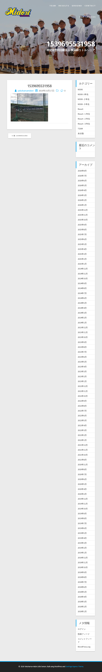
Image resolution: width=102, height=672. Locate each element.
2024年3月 (82, 313)
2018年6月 (82, 587)
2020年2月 (82, 494)
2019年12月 (83, 499)
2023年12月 (83, 327)
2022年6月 (82, 415)
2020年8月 (82, 469)
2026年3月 (82, 195)
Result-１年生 (84, 114)
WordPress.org (84, 646)
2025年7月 (82, 234)
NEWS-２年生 (84, 99)
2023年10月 (83, 337)
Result (80, 109)
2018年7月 (82, 582)
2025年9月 (82, 224)
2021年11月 (83, 450)
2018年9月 (82, 572)
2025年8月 (82, 229)
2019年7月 (82, 523)
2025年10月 (83, 219)
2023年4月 (82, 366)
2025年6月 (82, 239)
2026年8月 (82, 170)
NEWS (80, 89)
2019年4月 (82, 538)
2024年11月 (83, 273)
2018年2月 (82, 606)
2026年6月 (82, 180)
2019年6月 (82, 528)
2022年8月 (82, 406)
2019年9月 (82, 513)
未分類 (81, 133)
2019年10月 (83, 508)
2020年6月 (82, 479)
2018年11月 (83, 562)
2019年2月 (82, 548)
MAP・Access (87, 17)
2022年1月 (82, 440)
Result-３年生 (84, 123)
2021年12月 (83, 445)
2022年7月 (82, 410)
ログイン (82, 629)
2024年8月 (82, 288)
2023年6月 (82, 357)
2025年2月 (82, 259)
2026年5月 (82, 185)
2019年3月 (82, 543)
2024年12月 (83, 268)
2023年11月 (83, 332)
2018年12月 (83, 557)
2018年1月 (82, 611)
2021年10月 (83, 455)
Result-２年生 (84, 119)
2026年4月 (82, 190)
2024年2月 (82, 317)
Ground (77, 5)
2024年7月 (82, 293)
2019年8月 (82, 518)
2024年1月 (82, 322)
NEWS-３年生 (84, 104)
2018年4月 (82, 596)
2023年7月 (82, 352)
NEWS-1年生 (83, 94)
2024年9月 (82, 283)
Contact (90, 5)
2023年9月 (82, 342)
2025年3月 (82, 254)
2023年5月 (82, 361)
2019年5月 (82, 533)
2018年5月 (82, 592)
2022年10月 (83, 396)
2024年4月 (82, 308)
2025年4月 (82, 249)
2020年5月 (82, 484)
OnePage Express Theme (74, 666)
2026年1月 (82, 205)
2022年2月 (82, 435)
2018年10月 (83, 567)
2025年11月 (83, 215)
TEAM (80, 128)
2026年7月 (82, 175)
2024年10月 (83, 278)
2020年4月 (82, 489)
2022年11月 (83, 391)
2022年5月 (82, 420)
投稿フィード (84, 634)
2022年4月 (82, 425)
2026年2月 (82, 200)
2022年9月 (82, 401)
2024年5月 (82, 303)
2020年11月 (83, 464)
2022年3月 (82, 430)
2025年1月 (82, 264)
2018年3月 (82, 601)
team (53, 5)
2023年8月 (82, 347)
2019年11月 (83, 503)
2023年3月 (82, 371)
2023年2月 (82, 376)
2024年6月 (82, 298)
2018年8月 (82, 577)
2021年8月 (82, 459)
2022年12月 (83, 386)
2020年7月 (82, 474)
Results (64, 5)
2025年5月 (82, 244)
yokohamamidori (26, 90)
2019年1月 (82, 552)
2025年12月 (83, 210)
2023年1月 (82, 381)
